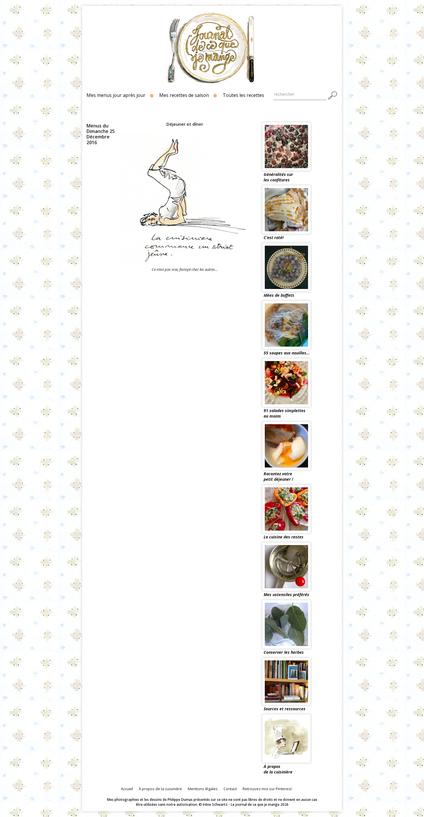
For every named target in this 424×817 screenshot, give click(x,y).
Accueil (127, 788)
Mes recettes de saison (184, 95)
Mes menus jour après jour (116, 95)
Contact (230, 788)
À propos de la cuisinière (160, 788)
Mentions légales (203, 788)
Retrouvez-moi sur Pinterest (267, 788)
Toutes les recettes (243, 95)
